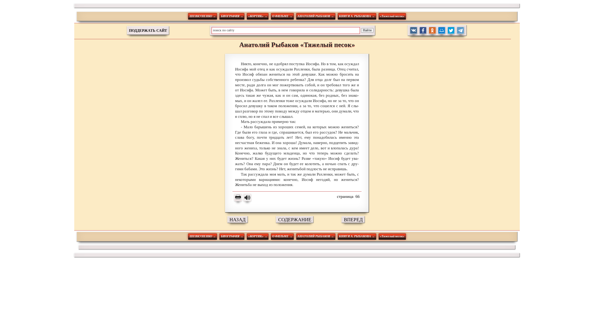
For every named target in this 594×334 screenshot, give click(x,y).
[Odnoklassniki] (432, 30)
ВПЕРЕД (353, 219)
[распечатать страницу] (238, 197)
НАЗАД (237, 219)
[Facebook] (423, 30)
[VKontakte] (413, 30)
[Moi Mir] (442, 30)
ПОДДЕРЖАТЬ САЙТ (148, 30)
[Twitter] (451, 30)
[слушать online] (247, 197)
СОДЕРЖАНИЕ (294, 219)
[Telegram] (460, 30)
